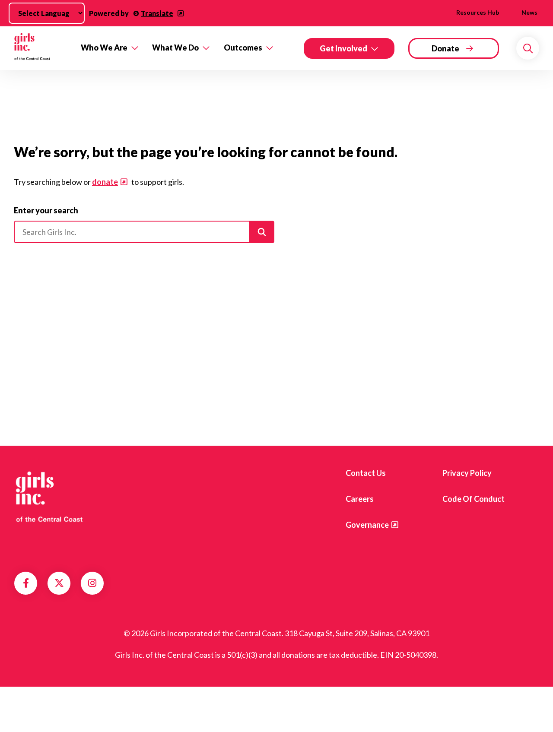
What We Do (175, 47)
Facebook (26, 583)
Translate (157, 13)
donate (105, 182)
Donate (445, 48)
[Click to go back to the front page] (41, 48)
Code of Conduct (473, 499)
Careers (360, 499)
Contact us (366, 473)
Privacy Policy (467, 473)
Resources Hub (477, 12)
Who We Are (104, 47)
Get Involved (343, 48)
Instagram (92, 583)
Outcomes (243, 47)
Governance (367, 524)
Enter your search (46, 210)
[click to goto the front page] (49, 496)
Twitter (59, 583)
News (529, 12)
